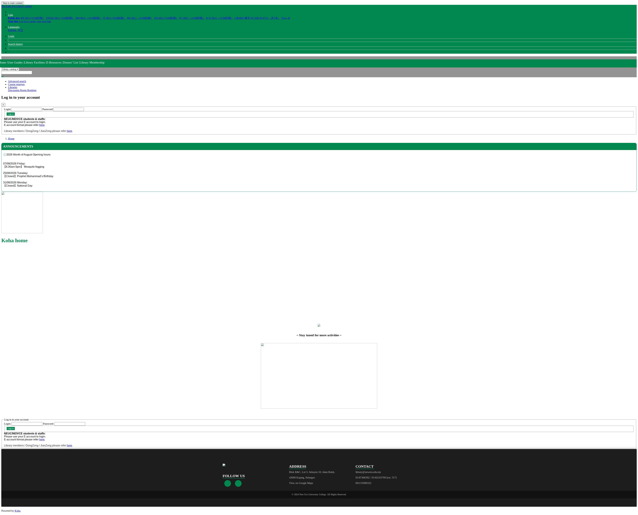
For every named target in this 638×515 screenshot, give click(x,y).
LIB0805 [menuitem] (239, 18)
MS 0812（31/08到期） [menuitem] (140, 18)
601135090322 (363, 483)
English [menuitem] (12, 30)
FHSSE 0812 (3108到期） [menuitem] (60, 18)
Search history (15, 44)
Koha (17, 510)
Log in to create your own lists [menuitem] (35, 21)
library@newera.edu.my (368, 472)
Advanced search (17, 81)
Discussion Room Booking (22, 90)
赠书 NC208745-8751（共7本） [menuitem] (262, 18)
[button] (10, 14)
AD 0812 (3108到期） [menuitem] (166, 18)
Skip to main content (13, 3)
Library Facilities (34, 62)
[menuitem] (14, 18)
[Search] (2, 76)
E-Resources (53, 62)
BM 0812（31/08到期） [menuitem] (88, 18)
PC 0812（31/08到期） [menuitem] (192, 18)
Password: (47, 109)
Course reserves (16, 84)
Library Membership (92, 62)
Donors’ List (70, 62)
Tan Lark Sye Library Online (16, 6)
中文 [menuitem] (20, 30)
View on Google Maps (301, 483)
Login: (7, 109)
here (42, 125)
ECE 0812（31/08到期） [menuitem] (220, 18)
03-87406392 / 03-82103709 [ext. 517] (376, 477)
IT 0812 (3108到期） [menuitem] (114, 18)
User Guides (15, 62)
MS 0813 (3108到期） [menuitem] (33, 18)
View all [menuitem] (285, 18)
